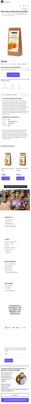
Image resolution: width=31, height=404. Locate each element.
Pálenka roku (8, 252)
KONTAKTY (9, 217)
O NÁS (7, 239)
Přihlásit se (8, 360)
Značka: (8, 15)
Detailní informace (5, 80)
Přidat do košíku (14, 74)
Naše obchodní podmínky (10, 226)
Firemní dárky (8, 288)
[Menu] (27, 5)
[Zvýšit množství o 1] (6, 74)
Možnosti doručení (22, 64)
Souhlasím (15, 400)
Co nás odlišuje (8, 267)
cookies (3, 381)
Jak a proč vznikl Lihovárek (11, 241)
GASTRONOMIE (10, 261)
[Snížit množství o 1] (6, 76)
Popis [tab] (3, 94)
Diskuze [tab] (14, 94)
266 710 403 (7, 221)
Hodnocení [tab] (8, 94)
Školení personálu (9, 269)
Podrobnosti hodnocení (20, 14)
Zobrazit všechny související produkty (15, 186)
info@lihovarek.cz (9, 223)
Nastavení (15, 395)
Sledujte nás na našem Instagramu (17, 199)
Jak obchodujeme (9, 266)
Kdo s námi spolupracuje (10, 264)
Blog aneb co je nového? (10, 247)
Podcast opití (8, 250)
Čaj (9, 119)
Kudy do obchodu (9, 219)
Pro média (7, 245)
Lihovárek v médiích (9, 243)
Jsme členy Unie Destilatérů (11, 272)
